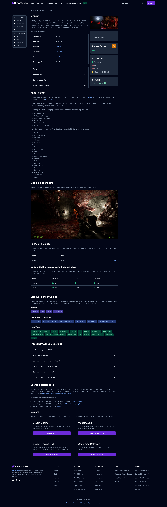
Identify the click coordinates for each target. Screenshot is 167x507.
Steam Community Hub (73, 404)
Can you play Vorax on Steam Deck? (46, 361)
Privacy (68, 503)
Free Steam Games (122, 478)
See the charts (50, 433)
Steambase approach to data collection (56, 394)
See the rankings (95, 454)
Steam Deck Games (81, 489)
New (42, 3)
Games (37, 10)
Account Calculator (142, 486)
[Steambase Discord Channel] (13, 480)
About (89, 503)
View (114, 260)
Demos (56, 478)
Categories (98, 474)
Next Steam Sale (141, 482)
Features (36, 69)
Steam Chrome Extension (73, 3)
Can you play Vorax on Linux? (44, 377)
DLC (55, 474)
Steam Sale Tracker (122, 470)
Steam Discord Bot (142, 474)
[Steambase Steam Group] (16, 480)
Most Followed (79, 478)
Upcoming (49, 3)
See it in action (50, 454)
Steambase (16, 470)
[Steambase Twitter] (19, 480)
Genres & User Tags (40, 80)
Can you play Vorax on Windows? (45, 366)
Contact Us (97, 503)
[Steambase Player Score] (107, 46)
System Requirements (41, 85)
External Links (38, 74)
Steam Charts (59, 486)
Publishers (98, 486)
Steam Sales (59, 3)
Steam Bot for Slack (142, 478)
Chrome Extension (142, 470)
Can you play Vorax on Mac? (43, 372)
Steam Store (77, 402)
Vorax (44, 10)
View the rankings (96, 433)
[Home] (31, 10)
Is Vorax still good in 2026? (43, 350)
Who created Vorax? (40, 355)
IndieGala (59, 51)
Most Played (35, 3)
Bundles (57, 482)
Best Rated (78, 470)
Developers (98, 482)
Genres (97, 470)
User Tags (98, 478)
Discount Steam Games (123, 474)
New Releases (79, 482)
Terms (75, 503)
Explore (150, 3)
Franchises (98, 489)
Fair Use (82, 503)
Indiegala (59, 46)
